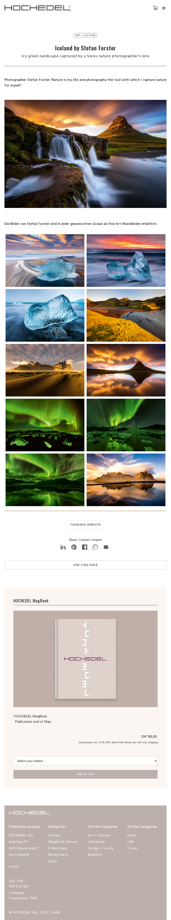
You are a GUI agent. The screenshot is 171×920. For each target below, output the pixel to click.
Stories (54, 835)
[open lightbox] (45, 261)
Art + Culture (99, 835)
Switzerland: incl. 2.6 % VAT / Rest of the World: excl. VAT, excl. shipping (118, 743)
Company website (85, 525)
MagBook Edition (62, 842)
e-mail (13, 866)
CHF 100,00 (149, 736)
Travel (132, 848)
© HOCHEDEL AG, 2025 (29, 913)
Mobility (95, 855)
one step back (85, 565)
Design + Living (100, 848)
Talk (130, 842)
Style (131, 835)
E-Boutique (57, 848)
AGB (56, 913)
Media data (58, 855)
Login (52, 861)
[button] (151, 7)
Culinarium (96, 842)
